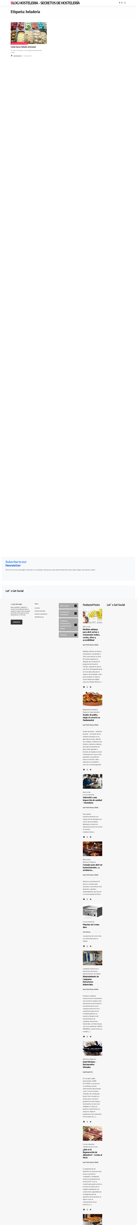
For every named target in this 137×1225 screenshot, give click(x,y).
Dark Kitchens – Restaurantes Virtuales (89, 1064)
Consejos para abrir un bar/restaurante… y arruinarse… (92, 867)
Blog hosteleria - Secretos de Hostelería (45, 3)
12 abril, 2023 (96, 932)
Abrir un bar (86, 627)
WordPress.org (39, 617)
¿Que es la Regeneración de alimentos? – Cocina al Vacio (92, 1153)
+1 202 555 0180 (16, 604)
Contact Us (16, 622)
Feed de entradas (40, 611)
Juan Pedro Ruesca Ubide (90, 645)
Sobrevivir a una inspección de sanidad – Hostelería (92, 800)
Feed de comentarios (41, 614)
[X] (122, 2)
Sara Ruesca (86, 932)
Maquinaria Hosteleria (90, 710)
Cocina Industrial (88, 795)
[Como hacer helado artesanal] (29, 33)
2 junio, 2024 (88, 727)
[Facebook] (120, 2)
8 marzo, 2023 (88, 992)
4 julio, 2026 (88, 647)
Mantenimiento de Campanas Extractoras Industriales (91, 980)
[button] (125, 2)
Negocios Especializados (91, 712)
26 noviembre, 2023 (90, 877)
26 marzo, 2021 (89, 1165)
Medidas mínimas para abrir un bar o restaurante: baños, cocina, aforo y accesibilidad (91, 634)
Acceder (37, 608)
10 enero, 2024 (89, 810)
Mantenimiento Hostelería (91, 974)
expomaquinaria (17, 56)
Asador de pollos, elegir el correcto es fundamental (91, 717)
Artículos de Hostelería (19, 43)
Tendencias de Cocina (90, 1147)
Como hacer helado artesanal (23, 46)
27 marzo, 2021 (89, 1074)
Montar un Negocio (89, 862)
